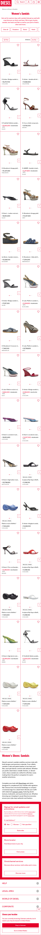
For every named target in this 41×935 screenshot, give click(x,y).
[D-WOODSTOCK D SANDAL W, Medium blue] (31, 235)
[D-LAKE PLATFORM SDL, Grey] (31, 324)
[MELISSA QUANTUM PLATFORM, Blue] (10, 502)
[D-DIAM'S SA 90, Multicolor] (10, 458)
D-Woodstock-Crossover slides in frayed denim (15, 346)
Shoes (10, 9)
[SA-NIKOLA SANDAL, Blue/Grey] (10, 235)
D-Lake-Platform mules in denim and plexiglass (15, 389)
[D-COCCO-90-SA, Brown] (31, 101)
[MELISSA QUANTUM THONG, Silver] (31, 591)
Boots (25, 29)
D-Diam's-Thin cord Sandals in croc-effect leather (16, 567)
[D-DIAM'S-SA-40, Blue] (31, 413)
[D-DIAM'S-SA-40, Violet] (10, 413)
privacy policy (32, 811)
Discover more (20, 873)
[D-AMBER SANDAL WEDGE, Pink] (31, 368)
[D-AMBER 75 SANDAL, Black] (31, 502)
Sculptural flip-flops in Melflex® (31, 480)
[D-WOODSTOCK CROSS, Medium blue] (10, 324)
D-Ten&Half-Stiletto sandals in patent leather (14, 123)
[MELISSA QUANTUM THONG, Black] (31, 458)
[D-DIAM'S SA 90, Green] (10, 634)
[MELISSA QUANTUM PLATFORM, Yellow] (31, 680)
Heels (33, 29)
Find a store (20, 852)
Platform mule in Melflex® (9, 523)
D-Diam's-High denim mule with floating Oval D (15, 656)
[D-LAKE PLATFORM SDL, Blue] (10, 368)
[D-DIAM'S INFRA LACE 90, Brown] (10, 546)
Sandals (15, 9)
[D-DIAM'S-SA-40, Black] (10, 192)
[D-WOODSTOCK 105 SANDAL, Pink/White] (10, 147)
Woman (16, 824)
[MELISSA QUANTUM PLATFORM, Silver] (10, 680)
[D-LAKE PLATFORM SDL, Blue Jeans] (31, 279)
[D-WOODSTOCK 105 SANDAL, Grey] (31, 192)
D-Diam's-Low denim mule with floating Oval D (15, 435)
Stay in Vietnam (20, 925)
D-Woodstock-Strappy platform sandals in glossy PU (17, 168)
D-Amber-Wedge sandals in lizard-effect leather (15, 79)
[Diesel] (6, 3)
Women (4, 9)
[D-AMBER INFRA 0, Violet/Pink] (31, 58)
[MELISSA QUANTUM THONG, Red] (31, 546)
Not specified (26, 824)
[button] (20, 2)
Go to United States (20, 930)
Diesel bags (22, 783)
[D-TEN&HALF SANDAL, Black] (10, 101)
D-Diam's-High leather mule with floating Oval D (15, 480)
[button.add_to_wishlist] (18, 45)
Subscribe (20, 830)
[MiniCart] (33, 2)
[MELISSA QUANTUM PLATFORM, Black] (10, 591)
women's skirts (18, 792)
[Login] (28, 2)
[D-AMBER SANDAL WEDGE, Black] (10, 58)
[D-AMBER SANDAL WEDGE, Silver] (10, 279)
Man (8, 824)
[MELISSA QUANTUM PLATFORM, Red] (10, 723)
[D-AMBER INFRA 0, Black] (31, 147)
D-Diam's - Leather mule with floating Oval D (14, 213)
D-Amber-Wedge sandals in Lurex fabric (13, 301)
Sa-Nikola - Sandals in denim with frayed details (15, 257)
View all (5, 29)
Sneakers (16, 29)
